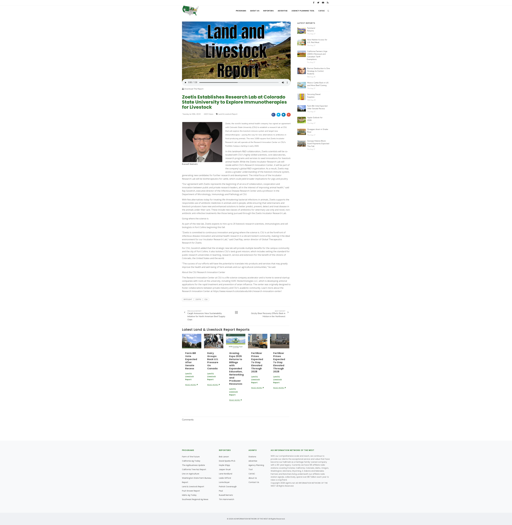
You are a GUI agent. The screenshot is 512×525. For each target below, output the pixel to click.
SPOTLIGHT (187, 299)
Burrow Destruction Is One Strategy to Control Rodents (318, 71)
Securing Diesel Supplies (314, 95)
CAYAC (321, 11)
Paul (221, 490)
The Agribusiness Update (193, 465)
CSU (206, 299)
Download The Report (193, 89)
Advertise (283, 11)
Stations (252, 456)
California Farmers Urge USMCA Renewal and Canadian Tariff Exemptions (317, 55)
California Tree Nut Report (194, 469)
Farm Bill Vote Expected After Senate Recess (191, 360)
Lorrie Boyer (224, 482)
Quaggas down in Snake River (317, 130)
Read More (190, 385)
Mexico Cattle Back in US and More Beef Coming (318, 84)
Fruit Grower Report (191, 490)
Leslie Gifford (225, 478)
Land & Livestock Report (227, 114)
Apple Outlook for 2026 (315, 119)
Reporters (268, 11)
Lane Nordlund (225, 473)
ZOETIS (198, 299)
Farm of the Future (191, 456)
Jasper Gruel (225, 469)
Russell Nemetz (190, 164)
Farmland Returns (311, 29)
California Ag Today (191, 461)
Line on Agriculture (190, 473)
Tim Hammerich (226, 499)
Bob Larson (224, 456)
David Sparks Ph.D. (227, 461)
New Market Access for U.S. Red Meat (317, 41)
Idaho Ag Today (189, 495)
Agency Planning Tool (303, 11)
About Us (254, 11)
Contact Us (254, 482)
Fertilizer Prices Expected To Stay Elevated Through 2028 (257, 362)
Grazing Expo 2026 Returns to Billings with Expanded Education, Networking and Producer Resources (236, 368)
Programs (241, 11)
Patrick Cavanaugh (228, 486)
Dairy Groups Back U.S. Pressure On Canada (212, 360)
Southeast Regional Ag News (195, 499)
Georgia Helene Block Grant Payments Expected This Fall (318, 144)
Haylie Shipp (224, 465)
